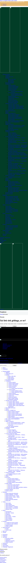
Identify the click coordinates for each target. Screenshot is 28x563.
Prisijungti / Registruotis (8, 546)
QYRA (7, 179)
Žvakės (7, 231)
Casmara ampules (12, 85)
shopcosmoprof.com (4, 363)
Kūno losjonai (8, 220)
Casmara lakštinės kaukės (16, 93)
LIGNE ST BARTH (9, 175)
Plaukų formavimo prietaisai (11, 202)
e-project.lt (20, 363)
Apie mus (5, 343)
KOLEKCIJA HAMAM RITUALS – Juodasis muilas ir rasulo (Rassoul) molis (16, 153)
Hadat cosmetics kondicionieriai (15, 117)
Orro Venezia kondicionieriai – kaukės (16, 125)
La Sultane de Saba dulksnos (11, 226)
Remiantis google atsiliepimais (6, 358)
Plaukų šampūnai (9, 201)
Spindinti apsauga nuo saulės (14, 176)
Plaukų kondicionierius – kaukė (12, 198)
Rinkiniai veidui (8, 212)
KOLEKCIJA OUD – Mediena (15, 165)
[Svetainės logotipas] (5, 72)
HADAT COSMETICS (10, 113)
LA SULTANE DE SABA (11, 136)
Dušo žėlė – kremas (9, 215)
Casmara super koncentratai (17, 91)
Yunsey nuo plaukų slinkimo (14, 135)
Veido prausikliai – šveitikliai (11, 209)
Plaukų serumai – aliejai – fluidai (12, 200)
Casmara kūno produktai (13, 97)
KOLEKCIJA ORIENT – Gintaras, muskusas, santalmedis (16, 164)
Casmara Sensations (12, 100)
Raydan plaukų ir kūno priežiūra (15, 185)
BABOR (7, 78)
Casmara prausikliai (12, 89)
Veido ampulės (8, 207)
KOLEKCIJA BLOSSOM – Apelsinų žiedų (17, 145)
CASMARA (8, 84)
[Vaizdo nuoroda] (14, 328)
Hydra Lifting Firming (13, 101)
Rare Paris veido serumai (13, 191)
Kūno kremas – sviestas (10, 219)
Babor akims (11, 80)
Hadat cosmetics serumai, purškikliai (16, 120)
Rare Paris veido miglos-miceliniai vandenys (17, 190)
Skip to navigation (4, 0)
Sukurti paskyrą (3, 557)
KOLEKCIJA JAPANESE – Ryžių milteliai (17, 157)
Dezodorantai (8, 214)
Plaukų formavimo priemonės (11, 196)
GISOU (7, 112)
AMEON (7, 75)
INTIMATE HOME (9, 130)
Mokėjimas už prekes (7, 345)
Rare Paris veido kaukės (13, 189)
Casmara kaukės (11, 92)
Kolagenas (7, 217)
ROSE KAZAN (9, 193)
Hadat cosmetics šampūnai (14, 114)
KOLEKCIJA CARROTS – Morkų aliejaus (17, 146)
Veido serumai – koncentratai (11, 211)
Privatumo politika (9, 538)
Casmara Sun (11, 98)
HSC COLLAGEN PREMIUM (12, 121)
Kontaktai (5, 348)
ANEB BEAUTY (9, 76)
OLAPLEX (8, 123)
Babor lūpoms (11, 81)
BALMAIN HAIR (9, 82)
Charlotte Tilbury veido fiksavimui (15, 107)
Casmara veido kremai (13, 87)
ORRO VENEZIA (9, 124)
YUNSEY (7, 131)
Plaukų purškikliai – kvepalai (11, 197)
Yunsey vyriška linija (12, 134)
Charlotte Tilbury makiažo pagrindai (16, 106)
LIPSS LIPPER (8, 178)
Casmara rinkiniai (12, 96)
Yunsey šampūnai (12, 132)
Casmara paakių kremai (13, 86)
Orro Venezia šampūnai (13, 129)
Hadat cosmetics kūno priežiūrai (15, 118)
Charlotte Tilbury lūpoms (13, 104)
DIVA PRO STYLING (10, 111)
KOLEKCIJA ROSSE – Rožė (14, 167)
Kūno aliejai (8, 218)
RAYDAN (7, 180)
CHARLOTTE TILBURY (11, 103)
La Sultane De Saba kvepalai (11, 225)
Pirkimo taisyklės (6, 346)
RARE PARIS (8, 186)
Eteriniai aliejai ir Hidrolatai (14, 183)
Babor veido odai (12, 79)
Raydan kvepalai (11, 184)
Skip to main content (12, 0)
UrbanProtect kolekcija (13, 102)
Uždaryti (2, 550)
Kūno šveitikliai (8, 222)
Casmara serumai (11, 90)
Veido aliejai (8, 206)
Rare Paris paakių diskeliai (14, 187)
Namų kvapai (8, 233)
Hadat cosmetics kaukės (13, 115)
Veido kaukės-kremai (9, 208)
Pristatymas (5, 347)
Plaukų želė (7, 203)
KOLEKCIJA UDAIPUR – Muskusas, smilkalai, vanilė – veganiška (16, 174)
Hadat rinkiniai (11, 119)
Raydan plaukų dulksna (13, 181)
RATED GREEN (9, 192)
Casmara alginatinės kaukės (17, 95)
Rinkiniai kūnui (8, 223)
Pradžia (1, 314)
